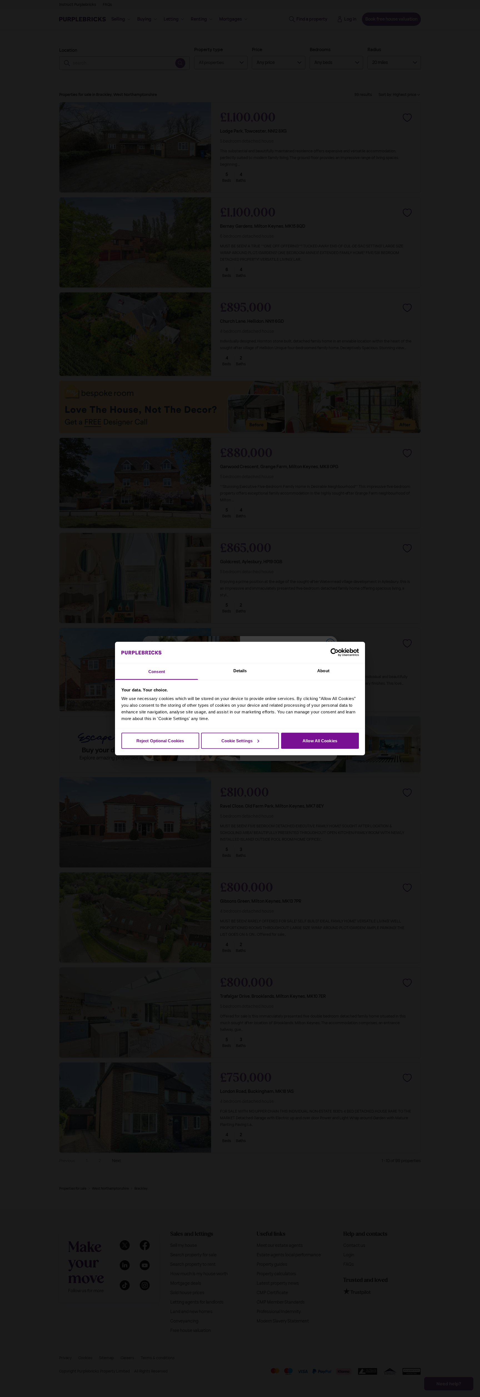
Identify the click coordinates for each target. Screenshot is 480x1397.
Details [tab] (240, 670)
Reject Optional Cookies (160, 740)
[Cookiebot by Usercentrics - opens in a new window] (334, 652)
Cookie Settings (237, 740)
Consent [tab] (156, 671)
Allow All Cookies (319, 740)
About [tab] (323, 670)
